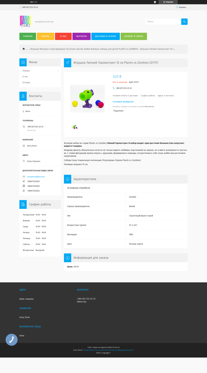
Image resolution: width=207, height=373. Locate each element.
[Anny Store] (25, 27)
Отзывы (26, 83)
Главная (27, 36)
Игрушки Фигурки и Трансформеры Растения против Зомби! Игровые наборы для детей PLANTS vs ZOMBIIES (84, 49)
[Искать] (184, 21)
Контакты (81, 36)
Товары (45, 36)
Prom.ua (116, 347)
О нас (63, 36)
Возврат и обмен (133, 36)
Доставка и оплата (105, 36)
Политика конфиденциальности (120, 350)
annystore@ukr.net (36, 177)
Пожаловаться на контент (94, 350)
